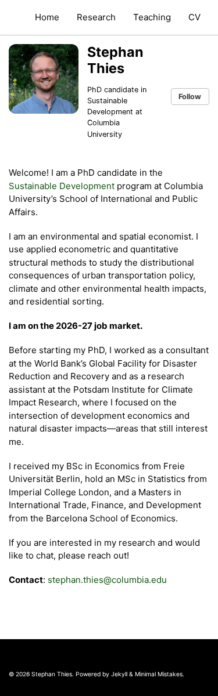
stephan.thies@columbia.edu (107, 579)
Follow (189, 96)
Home (47, 17)
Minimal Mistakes (159, 673)
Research (96, 17)
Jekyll (119, 673)
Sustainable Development (62, 185)
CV (194, 17)
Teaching (152, 17)
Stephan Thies (115, 60)
